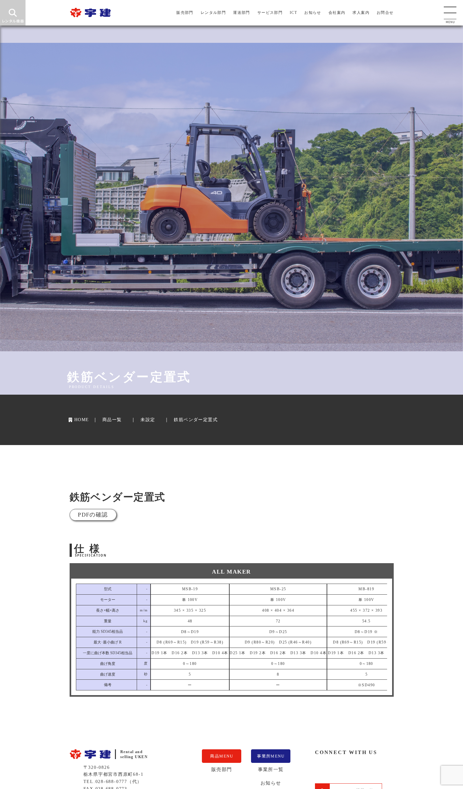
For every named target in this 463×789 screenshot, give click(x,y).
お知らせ (312, 12)
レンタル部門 (213, 12)
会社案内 (337, 12)
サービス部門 (270, 12)
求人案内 (360, 12)
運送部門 (241, 12)
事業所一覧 (271, 769)
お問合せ (385, 12)
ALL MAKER (231, 572)
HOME (81, 419)
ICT (293, 12)
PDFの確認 (93, 515)
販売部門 (184, 12)
